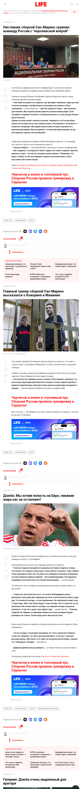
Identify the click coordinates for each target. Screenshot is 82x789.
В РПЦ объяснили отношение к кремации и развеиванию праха (40, 276)
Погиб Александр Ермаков (12, 275)
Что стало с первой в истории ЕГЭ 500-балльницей (63, 276)
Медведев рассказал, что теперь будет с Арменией (65, 265)
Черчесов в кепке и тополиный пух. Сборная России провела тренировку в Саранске (43, 178)
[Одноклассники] (45, 231)
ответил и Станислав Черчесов (55, 656)
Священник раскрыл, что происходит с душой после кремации (16, 266)
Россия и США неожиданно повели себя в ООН (40, 266)
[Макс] (30, 231)
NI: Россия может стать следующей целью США (65, 763)
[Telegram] (35, 231)
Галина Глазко (18, 211)
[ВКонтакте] (40, 231)
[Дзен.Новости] (25, 231)
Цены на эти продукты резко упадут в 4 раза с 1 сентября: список (15, 754)
